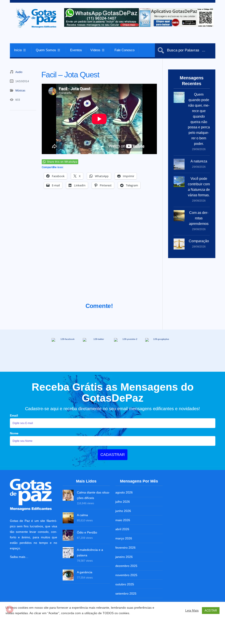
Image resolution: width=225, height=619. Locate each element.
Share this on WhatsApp (62, 161)
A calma (82, 515)
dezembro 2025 (126, 566)
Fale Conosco (124, 50)
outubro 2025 (124, 584)
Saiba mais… (19, 557)
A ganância (84, 572)
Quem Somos (46, 50)
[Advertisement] (99, 251)
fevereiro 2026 (125, 547)
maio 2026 (122, 520)
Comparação (199, 241)
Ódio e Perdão (87, 532)
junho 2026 (123, 511)
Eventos (76, 50)
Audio (18, 72)
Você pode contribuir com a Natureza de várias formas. (199, 187)
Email (14, 415)
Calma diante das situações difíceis (93, 495)
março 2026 (123, 538)
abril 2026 (122, 529)
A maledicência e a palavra (90, 552)
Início (18, 50)
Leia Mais (192, 610)
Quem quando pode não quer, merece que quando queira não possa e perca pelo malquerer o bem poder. (199, 119)
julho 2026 (122, 501)
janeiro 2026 (124, 557)
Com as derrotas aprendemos (199, 218)
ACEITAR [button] (211, 610)
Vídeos (95, 50)
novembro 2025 (126, 575)
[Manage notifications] (9, 609)
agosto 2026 (124, 492)
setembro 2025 (125, 593)
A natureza (199, 161)
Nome (14, 433)
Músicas (20, 90)
